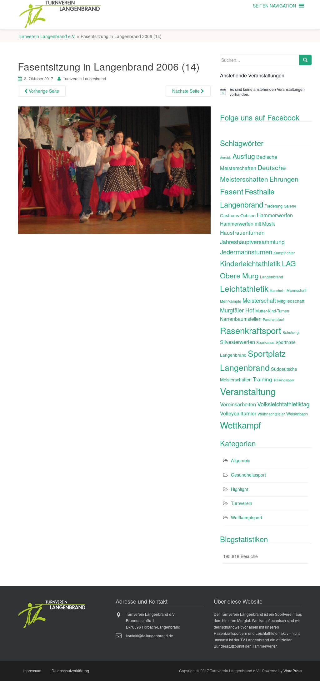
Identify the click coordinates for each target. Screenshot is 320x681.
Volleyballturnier (238, 413)
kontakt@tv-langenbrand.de (149, 635)
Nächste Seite (186, 91)
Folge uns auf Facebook (259, 117)
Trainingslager (283, 380)
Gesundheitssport (248, 475)
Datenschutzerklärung (70, 670)
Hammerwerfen (275, 215)
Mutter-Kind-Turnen (272, 311)
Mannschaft (296, 290)
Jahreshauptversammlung (252, 242)
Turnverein (241, 503)
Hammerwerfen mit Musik (247, 223)
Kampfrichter (284, 252)
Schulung (290, 332)
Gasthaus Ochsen (238, 215)
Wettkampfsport (246, 517)
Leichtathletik (244, 288)
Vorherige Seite (43, 91)
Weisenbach (297, 414)
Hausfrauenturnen (242, 232)
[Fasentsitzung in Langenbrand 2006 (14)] (114, 169)
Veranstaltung (248, 391)
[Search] (305, 60)
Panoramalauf (273, 319)
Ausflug (243, 156)
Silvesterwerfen (237, 341)
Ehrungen (283, 179)
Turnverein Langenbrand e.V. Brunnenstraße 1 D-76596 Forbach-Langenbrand (153, 620)
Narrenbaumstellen (241, 318)
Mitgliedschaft (290, 301)
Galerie (290, 205)
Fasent (231, 191)
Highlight (239, 489)
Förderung (273, 206)
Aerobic (225, 157)
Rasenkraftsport (250, 330)
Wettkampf (240, 425)
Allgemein (240, 460)
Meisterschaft (259, 300)
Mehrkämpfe (230, 301)
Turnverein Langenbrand (84, 78)
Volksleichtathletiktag (283, 404)
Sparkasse (265, 342)
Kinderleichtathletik (250, 263)
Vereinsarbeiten (238, 404)
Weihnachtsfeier (271, 413)
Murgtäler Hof (237, 310)
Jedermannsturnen (246, 251)
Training (262, 379)
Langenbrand (271, 276)
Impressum (31, 670)
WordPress (292, 670)
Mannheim (277, 290)
